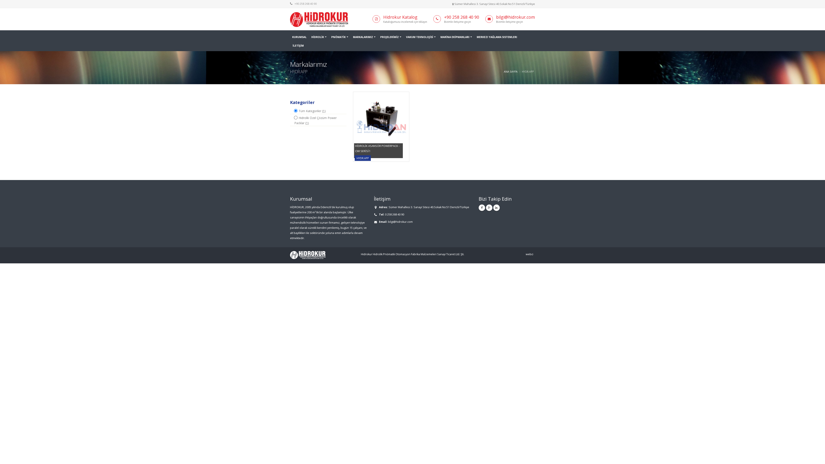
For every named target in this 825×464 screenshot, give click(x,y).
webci (529, 254)
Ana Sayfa (511, 71)
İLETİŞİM (298, 45)
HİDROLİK (317, 37)
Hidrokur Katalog (400, 17)
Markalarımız (363, 37)
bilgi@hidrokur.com (515, 17)
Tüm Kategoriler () (312, 111)
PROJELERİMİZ (389, 37)
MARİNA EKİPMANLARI (454, 37)
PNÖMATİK (338, 37)
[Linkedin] (496, 208)
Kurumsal (299, 37)
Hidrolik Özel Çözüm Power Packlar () (315, 120)
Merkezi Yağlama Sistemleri (497, 37)
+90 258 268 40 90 (306, 4)
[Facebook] (482, 208)
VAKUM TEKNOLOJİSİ (419, 37)
